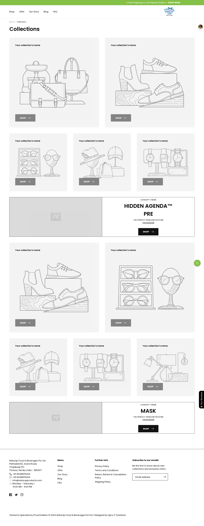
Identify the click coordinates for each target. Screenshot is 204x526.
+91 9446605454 (21, 473)
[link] (54, 45)
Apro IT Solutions (117, 515)
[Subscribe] (164, 476)
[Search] (197, 263)
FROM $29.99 (148, 222)
